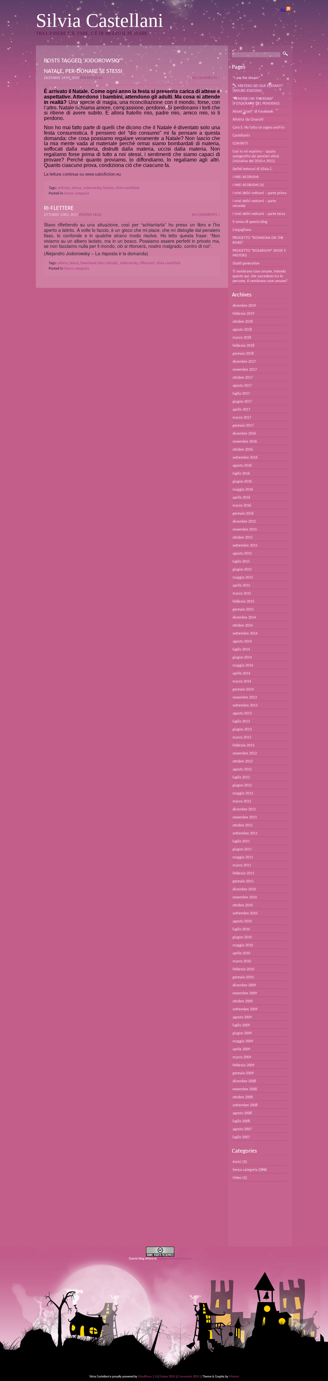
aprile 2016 (241, 498)
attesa (76, 188)
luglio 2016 (241, 474)
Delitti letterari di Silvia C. (253, 169)
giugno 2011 (242, 849)
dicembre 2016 (244, 434)
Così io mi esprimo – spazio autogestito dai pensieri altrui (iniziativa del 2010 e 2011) (256, 156)
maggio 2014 (243, 665)
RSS (283, 10)
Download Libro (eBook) (99, 263)
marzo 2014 (242, 681)
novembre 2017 (245, 370)
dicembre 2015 (244, 522)
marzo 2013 (242, 737)
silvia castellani (127, 188)
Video (237, 1178)
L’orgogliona (242, 230)
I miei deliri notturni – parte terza (259, 214)
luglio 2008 (241, 1121)
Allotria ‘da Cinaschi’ (248, 120)
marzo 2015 (242, 594)
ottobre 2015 (243, 538)
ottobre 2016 (243, 450)
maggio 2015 (243, 578)
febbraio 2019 (243, 314)
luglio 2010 (241, 929)
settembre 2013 (245, 705)
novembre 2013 (245, 697)
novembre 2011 (245, 817)
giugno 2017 (242, 402)
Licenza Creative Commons (174, 1258)
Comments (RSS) (189, 1376)
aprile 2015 (241, 586)
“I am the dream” (246, 78)
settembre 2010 (245, 913)
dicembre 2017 (244, 362)
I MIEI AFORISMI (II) (248, 185)
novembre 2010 (245, 897)
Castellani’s (241, 136)
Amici (237, 1162)
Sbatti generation (246, 263)
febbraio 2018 (243, 346)
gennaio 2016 (243, 514)
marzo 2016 (242, 506)
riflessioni (146, 263)
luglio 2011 (241, 841)
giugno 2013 (242, 729)
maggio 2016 (243, 490)
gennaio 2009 (243, 1073)
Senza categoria (76, 193)
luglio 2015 (241, 562)
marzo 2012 (242, 801)
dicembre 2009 (244, 985)
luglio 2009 (241, 1025)
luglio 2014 (241, 649)
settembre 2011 (245, 833)
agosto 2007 (242, 1129)
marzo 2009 (242, 1057)
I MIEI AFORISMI (245, 177)
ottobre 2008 (243, 1097)
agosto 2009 (242, 1017)
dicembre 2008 (244, 1081)
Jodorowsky (92, 188)
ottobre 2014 (243, 625)
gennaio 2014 (243, 689)
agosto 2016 (242, 466)
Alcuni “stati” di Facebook (253, 112)
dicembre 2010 (244, 889)
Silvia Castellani (99, 20)
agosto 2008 (242, 1113)
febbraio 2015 (243, 602)
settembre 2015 (245, 546)
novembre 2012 (245, 753)
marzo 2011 (242, 865)
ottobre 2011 (243, 825)
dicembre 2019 (244, 306)
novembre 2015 (245, 530)
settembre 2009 (245, 1009)
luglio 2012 (241, 777)
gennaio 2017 (243, 426)
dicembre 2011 (244, 809)
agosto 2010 (242, 921)
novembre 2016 (245, 442)
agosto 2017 (242, 386)
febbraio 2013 (243, 745)
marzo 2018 (242, 338)
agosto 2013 (242, 713)
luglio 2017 (241, 394)
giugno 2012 (242, 785)
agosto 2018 (242, 330)
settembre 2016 (245, 458)
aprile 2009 (241, 1049)
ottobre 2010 (243, 905)
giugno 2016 (242, 482)
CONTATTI (240, 144)
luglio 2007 (241, 1137)
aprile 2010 (241, 953)
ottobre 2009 (243, 1001)
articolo (64, 188)
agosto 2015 (242, 554)
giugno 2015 (242, 570)
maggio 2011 (243, 857)
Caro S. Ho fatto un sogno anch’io (258, 128)
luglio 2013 (241, 721)
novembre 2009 (245, 993)
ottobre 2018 (243, 322)
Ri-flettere (59, 208)
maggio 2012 (243, 793)
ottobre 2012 (243, 761)
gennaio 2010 (243, 977)
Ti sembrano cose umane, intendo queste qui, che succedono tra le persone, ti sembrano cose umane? (260, 276)
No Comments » (206, 78)
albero (63, 263)
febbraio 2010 (243, 969)
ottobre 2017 (243, 378)
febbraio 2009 (243, 1065)
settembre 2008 (245, 1105)
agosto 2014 (242, 641)
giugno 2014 (242, 657)
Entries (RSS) (168, 1376)
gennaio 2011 (243, 881)
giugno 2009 (242, 1033)
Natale (108, 188)
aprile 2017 (241, 410)
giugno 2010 (242, 937)
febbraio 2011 (243, 873)
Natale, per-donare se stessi (83, 71)
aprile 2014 (241, 673)
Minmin (234, 1376)
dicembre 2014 (244, 617)
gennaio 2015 (243, 610)
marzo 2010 (242, 961)
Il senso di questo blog (250, 222)
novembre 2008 (245, 1089)
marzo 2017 (242, 418)
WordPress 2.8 (147, 1376)
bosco (74, 263)
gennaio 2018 (243, 354)
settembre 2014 (245, 633)
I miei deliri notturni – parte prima (259, 193)
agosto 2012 (242, 769)
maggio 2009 (243, 1041)
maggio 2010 (243, 945)
